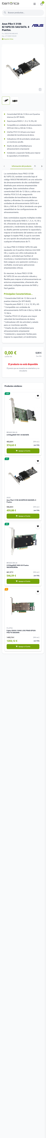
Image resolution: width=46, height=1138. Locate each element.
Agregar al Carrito (24, 451)
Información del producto (21, 166)
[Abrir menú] (34, 3)
